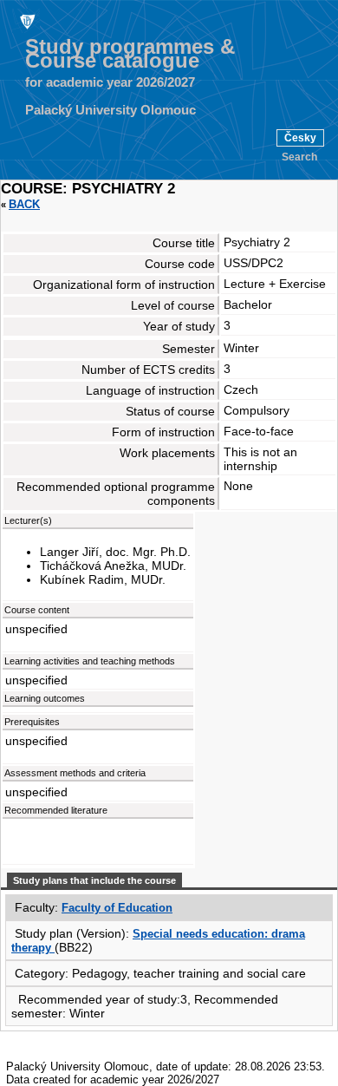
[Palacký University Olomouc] (26, 21)
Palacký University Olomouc (110, 110)
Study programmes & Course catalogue (130, 54)
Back (24, 204)
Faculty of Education (117, 907)
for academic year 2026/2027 (110, 82)
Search (299, 157)
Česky (300, 138)
